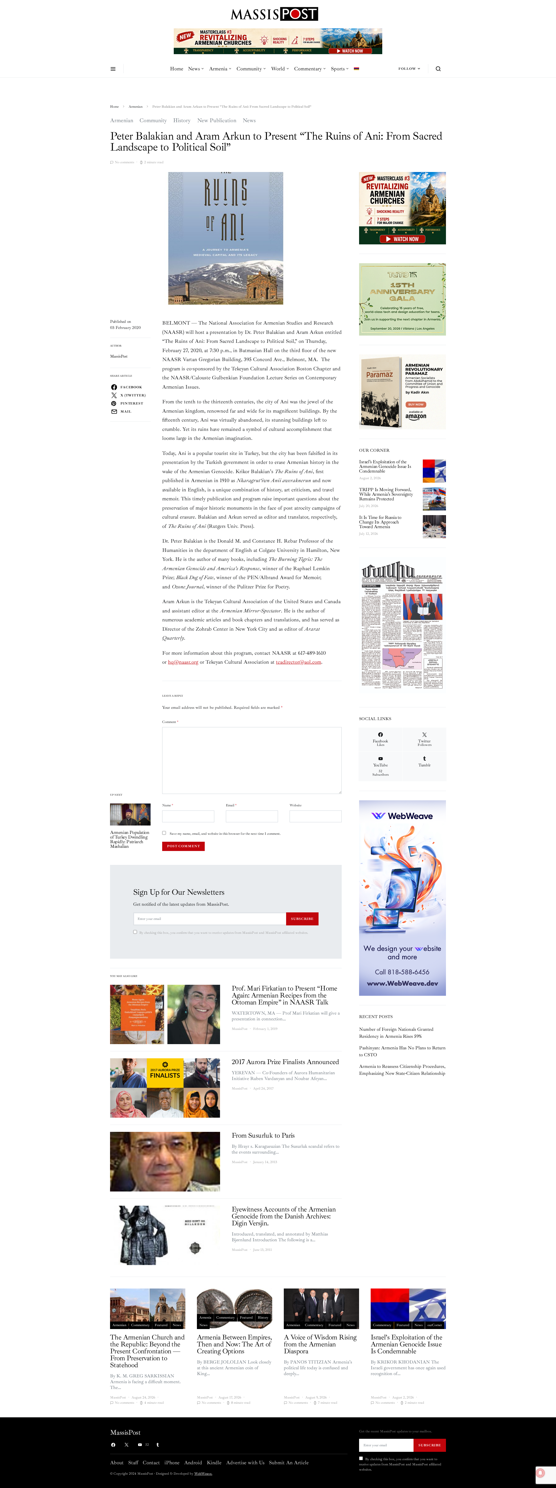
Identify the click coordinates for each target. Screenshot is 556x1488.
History (182, 120)
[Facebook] (113, 1445)
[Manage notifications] (540, 1473)
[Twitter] (126, 1445)
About (117, 1462)
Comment (170, 722)
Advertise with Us (245, 1462)
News (194, 68)
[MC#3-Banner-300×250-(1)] (402, 208)
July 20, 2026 (368, 506)
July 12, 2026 (368, 534)
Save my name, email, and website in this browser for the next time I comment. (225, 834)
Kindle (214, 1462)
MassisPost (119, 356)
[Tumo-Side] (402, 299)
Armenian (135, 107)
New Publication (216, 120)
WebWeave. (203, 1473)
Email (231, 805)
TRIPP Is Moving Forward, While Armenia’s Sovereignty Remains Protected (386, 494)
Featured (161, 1325)
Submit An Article (289, 1462)
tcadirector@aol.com (298, 662)
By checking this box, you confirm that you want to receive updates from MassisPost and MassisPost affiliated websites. (223, 933)
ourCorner (434, 1325)
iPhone (172, 1462)
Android (193, 1462)
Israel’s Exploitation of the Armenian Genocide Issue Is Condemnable (385, 466)
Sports (338, 68)
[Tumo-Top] (278, 41)
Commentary (308, 68)
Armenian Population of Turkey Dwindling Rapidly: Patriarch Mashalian (129, 839)
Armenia (218, 68)
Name (167, 805)
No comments (124, 162)
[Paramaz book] (402, 391)
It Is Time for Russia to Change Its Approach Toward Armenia (380, 522)
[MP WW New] (402, 898)
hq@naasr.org (183, 662)
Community (249, 68)
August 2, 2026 (370, 478)
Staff (133, 1462)
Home (176, 68)
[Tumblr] (157, 1445)
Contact (151, 1462)
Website (295, 805)
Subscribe (302, 919)
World (278, 68)
